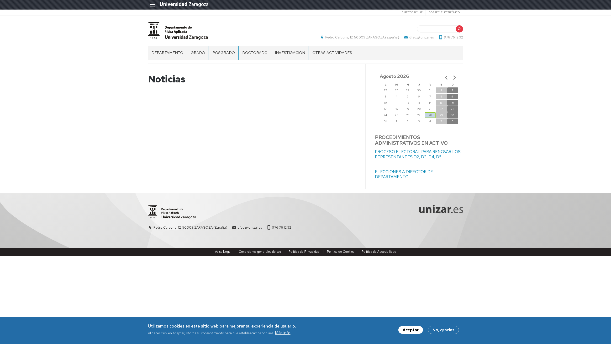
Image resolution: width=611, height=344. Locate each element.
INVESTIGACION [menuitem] (290, 52)
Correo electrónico (444, 12)
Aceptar (411, 330)
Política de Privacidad (304, 252)
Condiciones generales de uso (260, 252)
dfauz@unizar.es (421, 37)
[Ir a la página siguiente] (454, 78)
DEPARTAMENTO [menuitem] (167, 52)
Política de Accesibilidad (379, 252)
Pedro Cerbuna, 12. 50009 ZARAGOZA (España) (362, 37)
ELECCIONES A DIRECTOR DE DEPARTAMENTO (404, 174)
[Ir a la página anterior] (446, 78)
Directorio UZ (412, 12)
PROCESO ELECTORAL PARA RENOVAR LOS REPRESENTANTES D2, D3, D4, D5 (418, 154)
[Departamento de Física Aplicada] (178, 31)
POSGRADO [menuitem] (223, 52)
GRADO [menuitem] (198, 52)
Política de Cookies (340, 252)
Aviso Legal (223, 252)
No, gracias (443, 330)
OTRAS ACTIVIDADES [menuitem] (332, 52)
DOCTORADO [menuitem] (255, 52)
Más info (282, 333)
